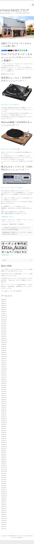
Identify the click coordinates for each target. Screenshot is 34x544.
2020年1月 (3, 416)
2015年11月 (4, 518)
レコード (18, 221)
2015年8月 (3, 524)
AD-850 (9, 219)
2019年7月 (3, 428)
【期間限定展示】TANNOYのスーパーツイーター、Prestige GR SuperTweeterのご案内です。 (16, 233)
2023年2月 (3, 367)
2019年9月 (3, 424)
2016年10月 (4, 496)
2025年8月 (3, 324)
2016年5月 (3, 506)
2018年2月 (3, 463)
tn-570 (24, 219)
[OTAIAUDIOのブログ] (17, 17)
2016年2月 (3, 512)
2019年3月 (3, 436)
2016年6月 (3, 504)
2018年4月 (3, 459)
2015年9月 (3, 522)
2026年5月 (3, 305)
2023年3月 (3, 365)
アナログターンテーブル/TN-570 (10, 104)
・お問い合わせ (5, 255)
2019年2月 (3, 438)
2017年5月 (3, 481)
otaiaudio (5, 224)
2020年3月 (3, 412)
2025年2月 (3, 336)
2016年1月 (3, 514)
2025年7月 (3, 326)
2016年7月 (3, 502)
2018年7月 (3, 453)
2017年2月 (3, 487)
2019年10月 (4, 422)
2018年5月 (3, 457)
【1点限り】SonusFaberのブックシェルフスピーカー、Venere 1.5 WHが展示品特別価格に (16, 228)
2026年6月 (3, 303)
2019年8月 (3, 426)
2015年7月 (3, 526)
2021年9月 (3, 383)
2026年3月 (3, 309)
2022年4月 (3, 373)
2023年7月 (3, 360)
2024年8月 (3, 346)
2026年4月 (3, 307)
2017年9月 (3, 473)
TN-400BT (18, 219)
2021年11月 (4, 381)
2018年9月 (3, 449)
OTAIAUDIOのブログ (14, 10)
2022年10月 (4, 369)
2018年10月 (4, 447)
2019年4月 (3, 434)
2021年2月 (3, 395)
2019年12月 (4, 418)
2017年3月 (3, 485)
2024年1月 (3, 352)
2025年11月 (4, 318)
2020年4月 (3, 410)
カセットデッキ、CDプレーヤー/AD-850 (12, 187)
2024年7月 (3, 348)
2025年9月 (3, 322)
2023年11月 (4, 356)
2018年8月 (3, 451)
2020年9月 (3, 399)
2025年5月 (3, 330)
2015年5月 (3, 528)
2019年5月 (3, 432)
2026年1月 (3, 313)
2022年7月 (3, 371)
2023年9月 (3, 359)
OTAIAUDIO (21, 224)
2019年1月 (3, 440)
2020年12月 (4, 397)
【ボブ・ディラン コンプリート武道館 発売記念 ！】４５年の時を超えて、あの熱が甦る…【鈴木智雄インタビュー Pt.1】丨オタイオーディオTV (16, 286)
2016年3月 (3, 510)
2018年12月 (4, 442)
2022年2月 (3, 377)
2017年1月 (3, 490)
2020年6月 (3, 406)
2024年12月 (4, 340)
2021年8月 (3, 385)
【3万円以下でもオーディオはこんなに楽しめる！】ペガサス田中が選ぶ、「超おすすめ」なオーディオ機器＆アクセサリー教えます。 (17, 280)
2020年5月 (3, 408)
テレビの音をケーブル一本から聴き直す (11, 291)
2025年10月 (4, 320)
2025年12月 (4, 315)
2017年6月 (3, 479)
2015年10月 (4, 520)
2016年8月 (3, 500)
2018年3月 (3, 461)
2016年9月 (3, 498)
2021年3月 (3, 393)
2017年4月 (3, 483)
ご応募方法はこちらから (7, 216)
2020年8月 (3, 401)
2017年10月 (4, 471)
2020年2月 (3, 414)
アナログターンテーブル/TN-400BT (11, 149)
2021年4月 (3, 391)
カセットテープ (11, 221)
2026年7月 (3, 301)
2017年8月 (3, 475)
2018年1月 (3, 465)
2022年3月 (3, 375)
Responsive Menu (33, 5)
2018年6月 (3, 455)
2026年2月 (3, 311)
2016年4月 (3, 508)
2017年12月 (4, 467)
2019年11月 (4, 420)
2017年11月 (4, 469)
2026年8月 (3, 299)
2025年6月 (3, 328)
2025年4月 (3, 332)
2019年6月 (3, 430)
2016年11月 (4, 494)
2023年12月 (4, 354)
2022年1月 (3, 379)
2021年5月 (3, 389)
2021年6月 (3, 387)
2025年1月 (3, 338)
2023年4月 (3, 363)
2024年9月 (3, 344)
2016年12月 (4, 492)
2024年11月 (4, 342)
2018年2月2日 (12, 224)
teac (14, 219)
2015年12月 (4, 516)
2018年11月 (4, 444)
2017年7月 (3, 477)
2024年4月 (3, 350)
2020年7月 (3, 404)
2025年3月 (3, 334)
